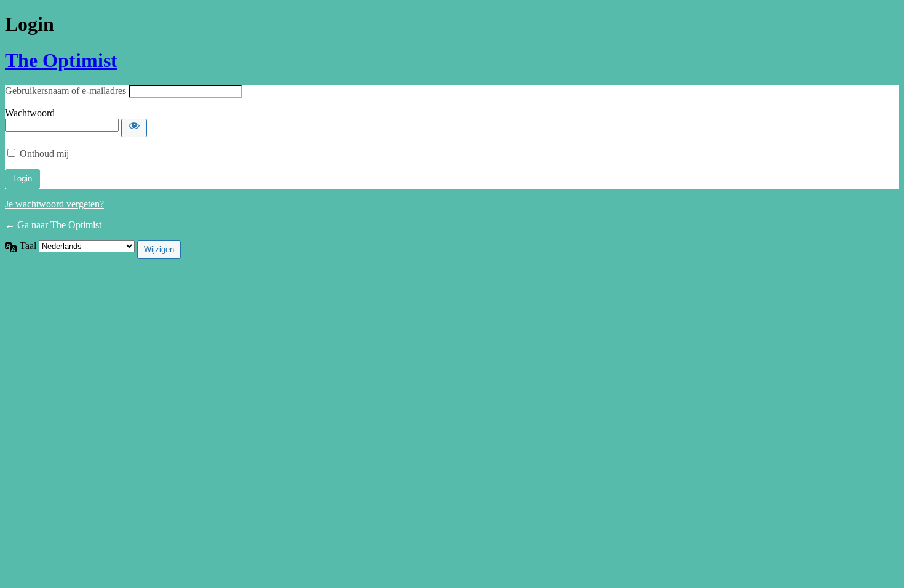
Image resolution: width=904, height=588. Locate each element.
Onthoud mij (44, 153)
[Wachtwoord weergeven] (134, 128)
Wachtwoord (30, 113)
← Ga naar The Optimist (53, 225)
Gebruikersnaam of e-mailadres (65, 90)
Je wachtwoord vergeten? (54, 204)
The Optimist (61, 60)
